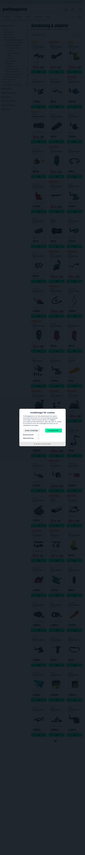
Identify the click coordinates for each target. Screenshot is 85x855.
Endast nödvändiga (31, 430)
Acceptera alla (53, 430)
